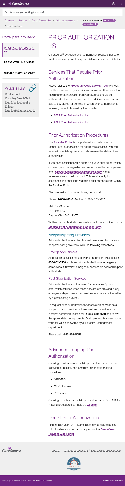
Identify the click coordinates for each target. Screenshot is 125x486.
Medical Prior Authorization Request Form (74, 226)
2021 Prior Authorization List (71, 122)
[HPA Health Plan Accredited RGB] (74, 464)
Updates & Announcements (20, 110)
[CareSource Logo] (19, 3)
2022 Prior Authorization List (71, 115)
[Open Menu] (3, 3)
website (92, 404)
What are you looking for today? (27, 12)
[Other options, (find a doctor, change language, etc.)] (113, 3)
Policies (9, 106)
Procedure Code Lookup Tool (89, 85)
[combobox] (62, 12)
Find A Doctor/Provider (17, 102)
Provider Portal (63, 142)
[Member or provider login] (121, 3)
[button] (109, 20)
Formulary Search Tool (17, 98)
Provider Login (13, 94)
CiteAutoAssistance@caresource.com (78, 171)
